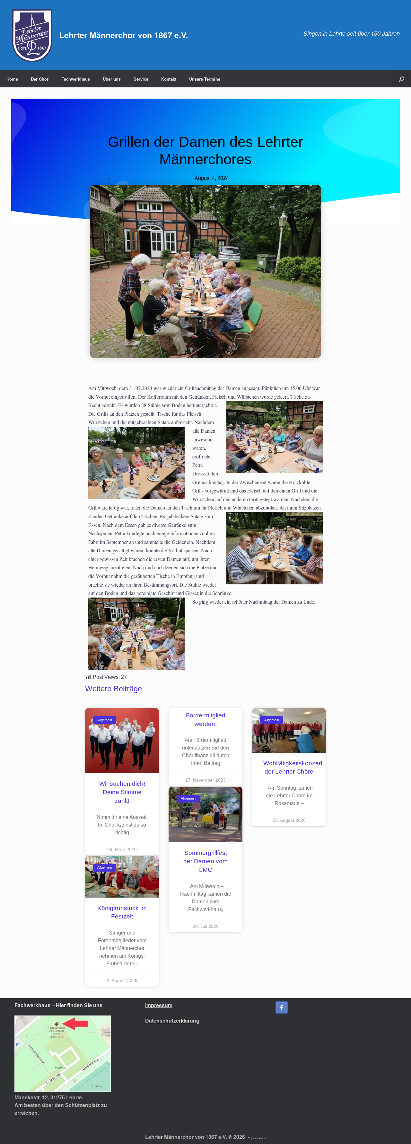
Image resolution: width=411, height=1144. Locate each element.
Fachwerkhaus (75, 79)
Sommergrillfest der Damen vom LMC (205, 861)
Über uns (112, 79)
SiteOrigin (262, 1138)
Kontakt (168, 79)
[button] (401, 78)
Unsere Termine (204, 79)
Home (12, 79)
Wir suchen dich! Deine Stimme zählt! (122, 792)
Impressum (158, 1005)
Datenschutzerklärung (172, 1020)
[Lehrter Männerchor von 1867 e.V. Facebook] (281, 1007)
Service (141, 79)
